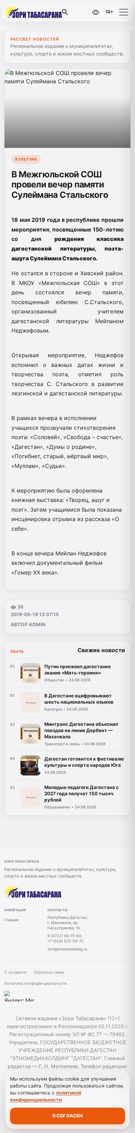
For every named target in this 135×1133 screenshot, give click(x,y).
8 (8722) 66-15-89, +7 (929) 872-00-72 (65, 938)
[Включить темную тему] (80, 12)
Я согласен (67, 1115)
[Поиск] (65, 12)
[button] (123, 12)
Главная (11, 919)
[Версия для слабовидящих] (95, 12)
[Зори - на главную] (34, 12)
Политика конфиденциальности (35, 983)
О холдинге (15, 972)
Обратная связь (49, 972)
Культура (26, 159)
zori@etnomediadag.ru (67, 949)
